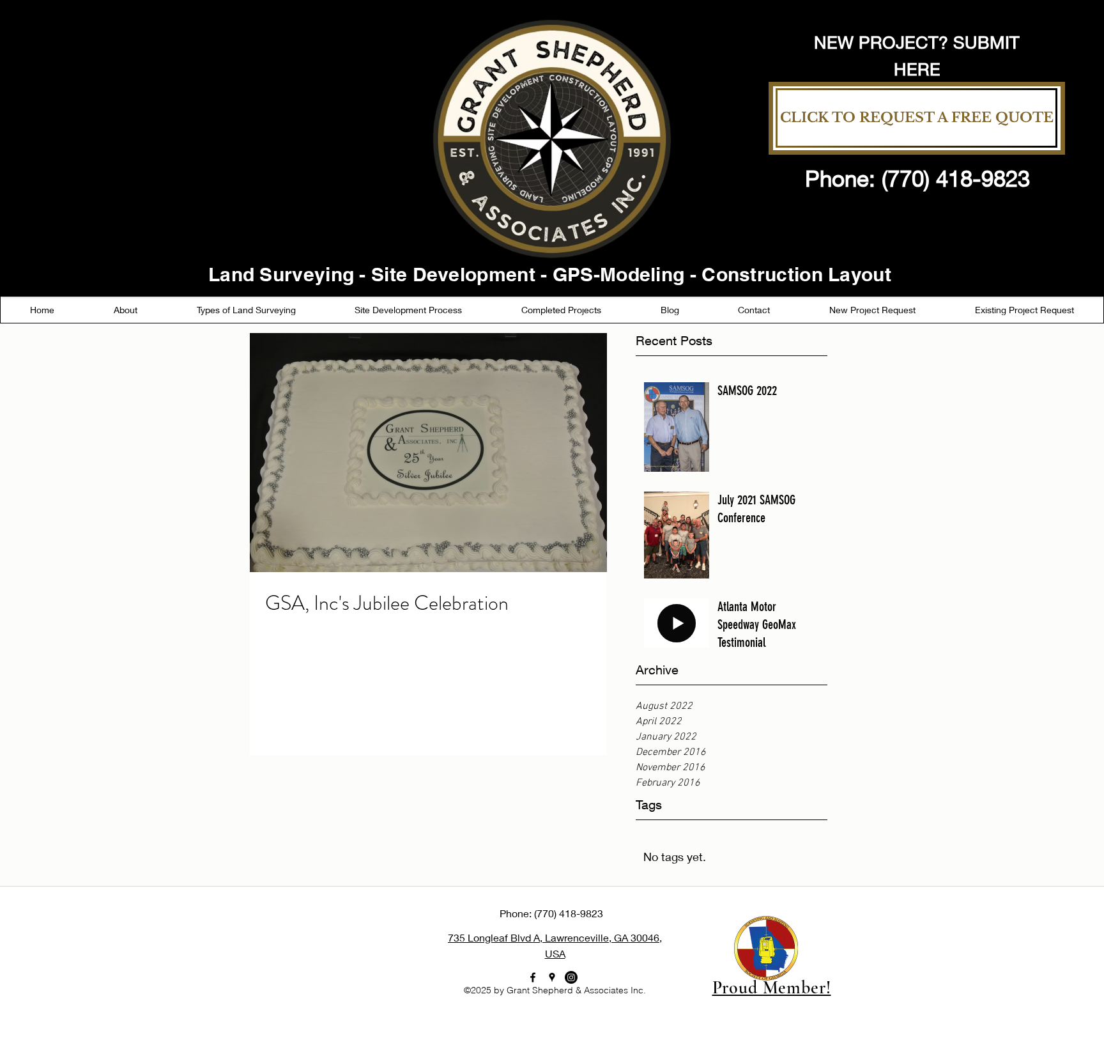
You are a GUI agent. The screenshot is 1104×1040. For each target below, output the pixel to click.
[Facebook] (532, 977)
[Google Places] (552, 977)
